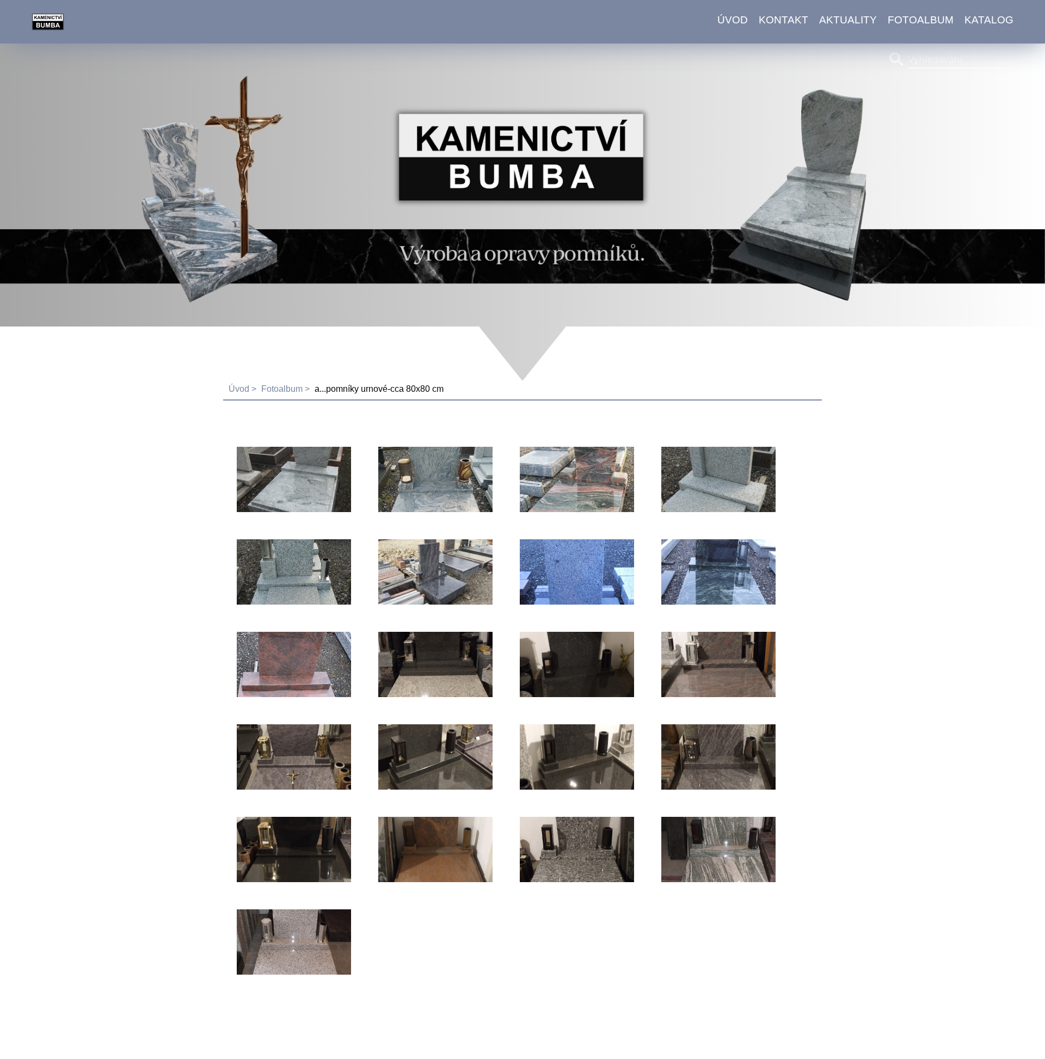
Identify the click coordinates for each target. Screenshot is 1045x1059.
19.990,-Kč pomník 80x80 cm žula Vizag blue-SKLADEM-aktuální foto (431, 572)
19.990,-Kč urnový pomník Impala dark (569, 757)
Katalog (988, 20)
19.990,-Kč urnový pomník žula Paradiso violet (713, 665)
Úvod (732, 20)
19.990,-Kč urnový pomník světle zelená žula (715, 850)
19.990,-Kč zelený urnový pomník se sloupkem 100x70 (706, 572)
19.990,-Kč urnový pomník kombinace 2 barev (432, 665)
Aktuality (848, 20)
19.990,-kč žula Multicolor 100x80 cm (565, 480)
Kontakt (783, 20)
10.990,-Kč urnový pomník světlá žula (282, 942)
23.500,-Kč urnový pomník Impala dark (427, 757)
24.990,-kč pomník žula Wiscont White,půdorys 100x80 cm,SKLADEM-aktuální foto (294, 480)
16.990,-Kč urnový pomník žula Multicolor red (430, 850)
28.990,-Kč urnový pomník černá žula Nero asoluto (293, 850)
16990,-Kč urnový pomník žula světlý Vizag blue (288, 757)
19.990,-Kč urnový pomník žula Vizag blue (713, 757)
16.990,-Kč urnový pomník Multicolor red (281, 665)
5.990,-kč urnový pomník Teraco (275, 572)
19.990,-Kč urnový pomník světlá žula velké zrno (565, 850)
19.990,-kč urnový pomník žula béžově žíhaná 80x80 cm (432, 480)
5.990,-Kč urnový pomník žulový (559, 572)
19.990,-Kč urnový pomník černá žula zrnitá (576, 665)
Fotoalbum (921, 20)
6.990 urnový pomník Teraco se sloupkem (715, 480)
